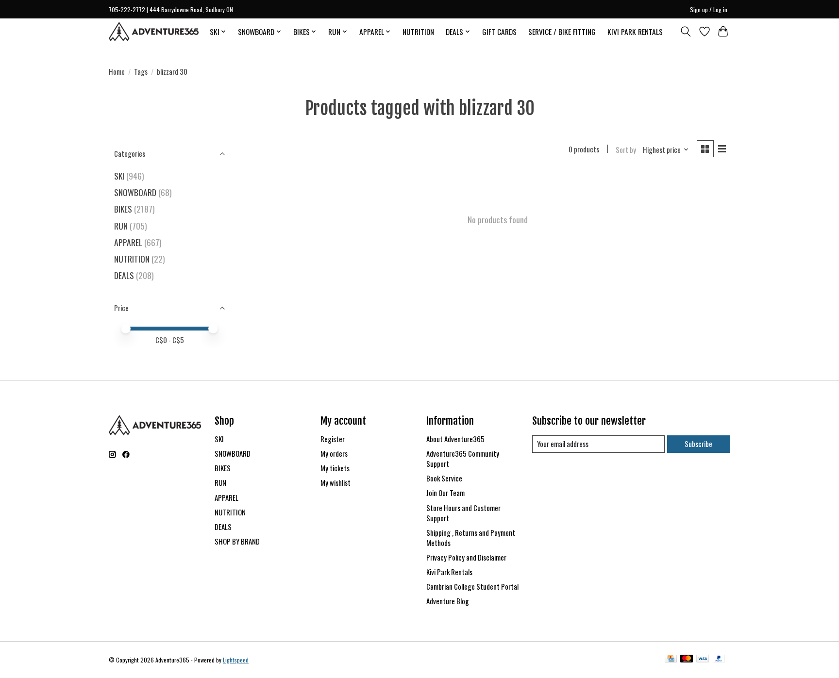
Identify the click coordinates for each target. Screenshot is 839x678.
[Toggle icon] (686, 31)
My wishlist (335, 483)
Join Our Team (445, 493)
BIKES (123, 208)
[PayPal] (719, 659)
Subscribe (698, 444)
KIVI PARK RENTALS (635, 31)
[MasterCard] (686, 659)
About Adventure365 (455, 439)
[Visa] (702, 659)
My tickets (335, 468)
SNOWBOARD (135, 192)
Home (117, 71)
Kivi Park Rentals (449, 572)
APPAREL (128, 242)
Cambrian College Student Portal (472, 586)
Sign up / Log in (708, 9)
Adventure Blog (447, 601)
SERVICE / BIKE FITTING (562, 31)
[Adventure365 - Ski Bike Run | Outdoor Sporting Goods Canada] (154, 31)
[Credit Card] (671, 659)
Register (332, 439)
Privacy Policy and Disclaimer (466, 557)
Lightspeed (236, 659)
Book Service (444, 478)
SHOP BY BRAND (237, 541)
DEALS (124, 275)
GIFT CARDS (499, 31)
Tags (141, 71)
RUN (121, 225)
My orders (334, 453)
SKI (119, 175)
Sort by (626, 150)
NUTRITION (418, 31)
